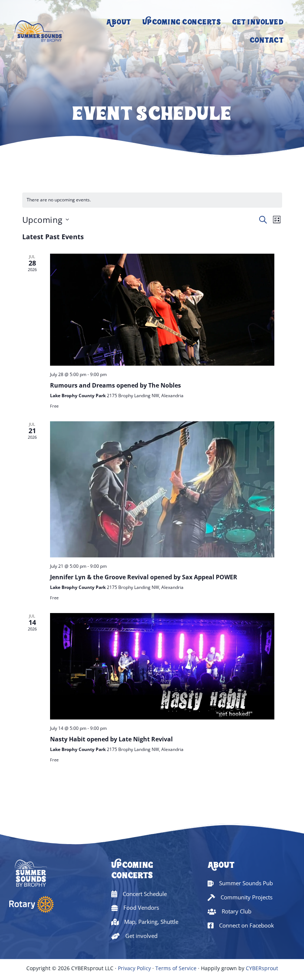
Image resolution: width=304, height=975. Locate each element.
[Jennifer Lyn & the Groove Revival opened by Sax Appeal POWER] (162, 489)
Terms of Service (175, 968)
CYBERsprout (262, 968)
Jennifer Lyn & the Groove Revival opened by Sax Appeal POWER (143, 577)
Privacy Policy (134, 968)
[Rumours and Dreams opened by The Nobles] (162, 310)
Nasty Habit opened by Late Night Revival (111, 739)
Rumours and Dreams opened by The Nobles (115, 385)
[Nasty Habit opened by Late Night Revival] (162, 666)
